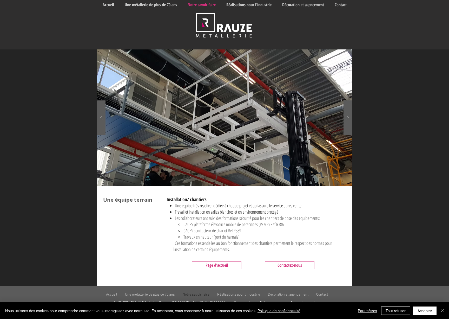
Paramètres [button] (367, 310)
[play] (340, 54)
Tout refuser (396, 310)
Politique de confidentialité (278, 310)
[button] (224, 117)
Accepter (425, 310)
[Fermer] (443, 311)
